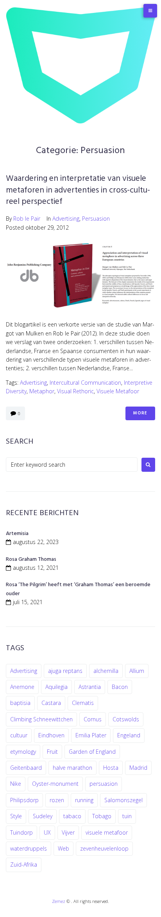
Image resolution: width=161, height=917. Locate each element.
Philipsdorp (24, 800)
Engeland (128, 735)
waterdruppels (28, 848)
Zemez (58, 901)
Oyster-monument (55, 783)
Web (63, 848)
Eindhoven (51, 735)
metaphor (41, 391)
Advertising (65, 218)
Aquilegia (56, 686)
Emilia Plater (90, 735)
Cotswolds (126, 719)
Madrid (138, 767)
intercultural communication (85, 382)
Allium (136, 670)
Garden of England (92, 751)
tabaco (72, 816)
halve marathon (72, 767)
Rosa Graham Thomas (31, 559)
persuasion (103, 783)
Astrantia (90, 686)
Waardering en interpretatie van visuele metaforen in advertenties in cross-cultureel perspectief (78, 190)
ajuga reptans (65, 670)
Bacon (120, 686)
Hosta (110, 767)
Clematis (83, 702)
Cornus (93, 719)
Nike (15, 783)
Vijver (68, 832)
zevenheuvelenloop (104, 848)
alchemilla (105, 670)
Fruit (52, 751)
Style (16, 816)
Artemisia (17, 533)
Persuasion (96, 218)
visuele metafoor (118, 391)
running (84, 800)
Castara (51, 702)
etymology (23, 751)
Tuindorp (21, 832)
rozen (57, 800)
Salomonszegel (123, 800)
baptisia (20, 702)
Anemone (22, 686)
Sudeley (42, 816)
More (140, 413)
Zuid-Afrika (23, 864)
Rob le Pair (26, 218)
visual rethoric (75, 391)
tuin (127, 816)
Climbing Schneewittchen (41, 719)
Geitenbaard (26, 767)
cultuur (18, 735)
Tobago (101, 816)
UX (47, 832)
